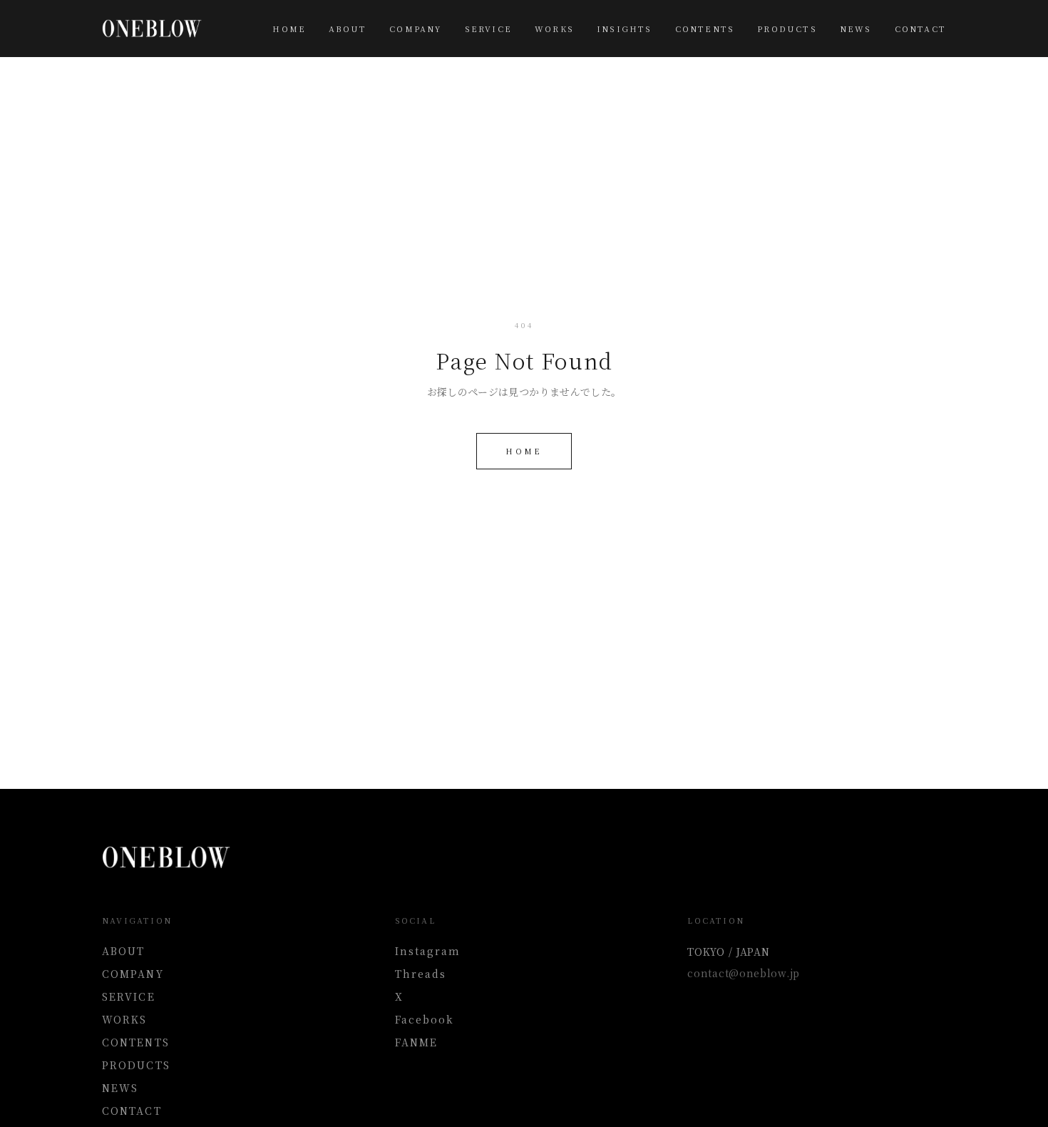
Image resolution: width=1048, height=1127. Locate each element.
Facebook (425, 1019)
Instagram (428, 951)
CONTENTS (705, 28)
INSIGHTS (624, 28)
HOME (289, 28)
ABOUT (347, 28)
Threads (421, 974)
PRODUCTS (787, 28)
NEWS (856, 28)
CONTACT (920, 28)
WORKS (554, 28)
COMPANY (415, 28)
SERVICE (488, 28)
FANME (416, 1042)
